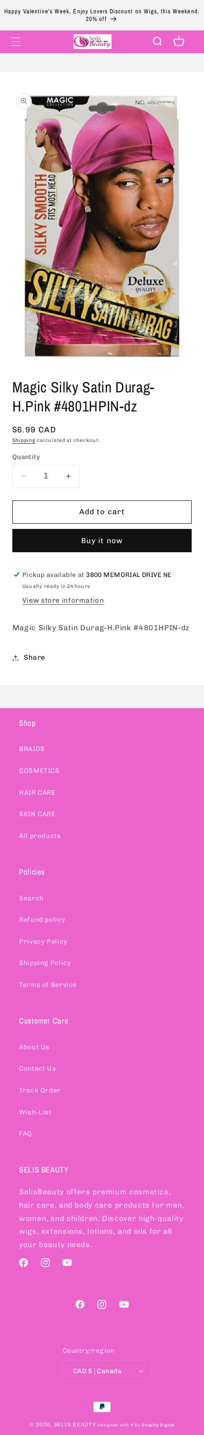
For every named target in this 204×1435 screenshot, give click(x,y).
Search (31, 898)
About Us (34, 1047)
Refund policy (42, 920)
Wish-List (35, 1112)
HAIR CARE (37, 793)
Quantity (26, 456)
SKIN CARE (37, 814)
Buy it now (102, 540)
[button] (16, 41)
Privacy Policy (43, 941)
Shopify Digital (158, 1425)
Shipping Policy (45, 963)
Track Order (40, 1090)
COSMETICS (39, 771)
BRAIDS (32, 749)
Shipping (24, 440)
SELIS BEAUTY (75, 1424)
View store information (63, 600)
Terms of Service (48, 985)
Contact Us (37, 1068)
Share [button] (34, 657)
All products (40, 836)
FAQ (25, 1134)
